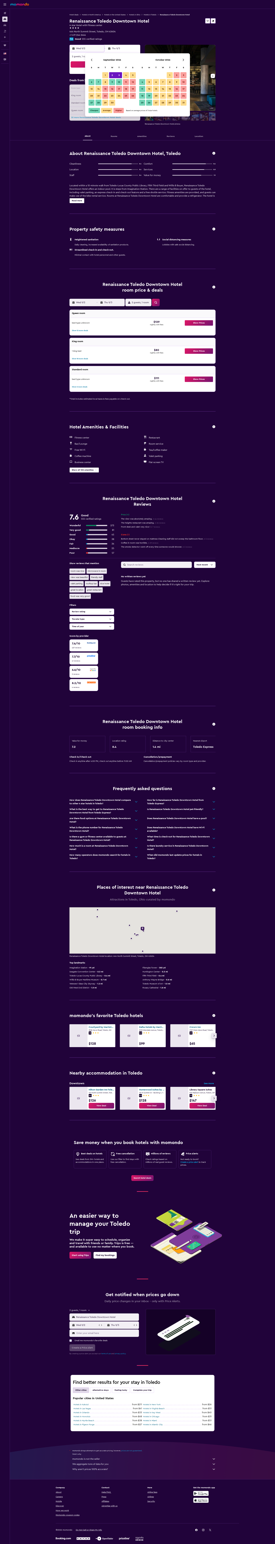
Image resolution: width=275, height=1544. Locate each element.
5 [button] (132, 75)
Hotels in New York (152, 1405)
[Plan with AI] (5, 37)
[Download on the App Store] (201, 1500)
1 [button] (105, 75)
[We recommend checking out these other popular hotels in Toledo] (214, 1016)
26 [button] (132, 96)
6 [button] (91, 82)
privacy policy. (120, 1353)
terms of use (106, 1353)
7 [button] (98, 82)
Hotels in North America (91, 15)
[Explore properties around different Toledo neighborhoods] (214, 1073)
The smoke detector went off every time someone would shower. (156, 547)
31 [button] (183, 102)
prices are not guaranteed (131, 1451)
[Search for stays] (5, 19)
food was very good (80, 596)
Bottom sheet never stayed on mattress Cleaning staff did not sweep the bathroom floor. (167, 539)
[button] (5, 4)
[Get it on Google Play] (201, 1493)
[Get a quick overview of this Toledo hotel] (214, 153)
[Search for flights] (5, 13)
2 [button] (112, 75)
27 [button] (91, 102)
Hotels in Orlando (81, 1413)
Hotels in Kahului (81, 1405)
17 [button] (119, 89)
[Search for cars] (5, 25)
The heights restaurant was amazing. (143, 523)
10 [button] (119, 82)
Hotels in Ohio (134, 15)
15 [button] (105, 89)
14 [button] (98, 89)
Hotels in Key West (151, 1413)
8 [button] (105, 82)
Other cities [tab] (81, 1390)
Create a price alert (189, 1162)
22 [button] (105, 96)
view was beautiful (79, 577)
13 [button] (92, 89)
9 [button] (112, 82)
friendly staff (96, 577)
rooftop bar (91, 584)
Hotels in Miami (150, 1421)
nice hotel (104, 584)
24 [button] (119, 96)
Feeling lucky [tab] (121, 1390)
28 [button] (98, 102)
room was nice (77, 571)
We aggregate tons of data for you (90, 1464)
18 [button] (126, 89)
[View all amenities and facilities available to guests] (214, 427)
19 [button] (133, 89)
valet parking (76, 584)
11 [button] (126, 82)
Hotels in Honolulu (81, 1417)
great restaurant (94, 590)
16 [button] (112, 89)
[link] (101, 1106)
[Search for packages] (5, 31)
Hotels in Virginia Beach (154, 1409)
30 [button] (112, 102)
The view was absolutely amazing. (142, 519)
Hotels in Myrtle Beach (83, 1421)
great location (77, 590)
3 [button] (119, 75)
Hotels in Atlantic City (153, 1425)
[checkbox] (83, 645)
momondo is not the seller (86, 1459)
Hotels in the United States (115, 15)
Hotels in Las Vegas (82, 1409)
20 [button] (91, 96)
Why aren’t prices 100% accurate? (90, 1469)
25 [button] (126, 96)
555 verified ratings (92, 39)
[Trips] (5, 45)
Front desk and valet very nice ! (140, 527)
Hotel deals (73, 15)
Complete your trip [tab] (142, 1390)
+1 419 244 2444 (77, 35)
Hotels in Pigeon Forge (83, 1425)
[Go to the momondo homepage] (19, 4)
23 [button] (112, 96)
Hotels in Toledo (150, 15)
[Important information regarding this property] (214, 724)
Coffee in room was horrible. (139, 543)
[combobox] (107, 1317)
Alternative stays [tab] (101, 1390)
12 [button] (133, 82)
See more (209, 1083)
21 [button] (98, 96)
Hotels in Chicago (151, 1417)
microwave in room (97, 571)
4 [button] (126, 75)
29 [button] (105, 102)
